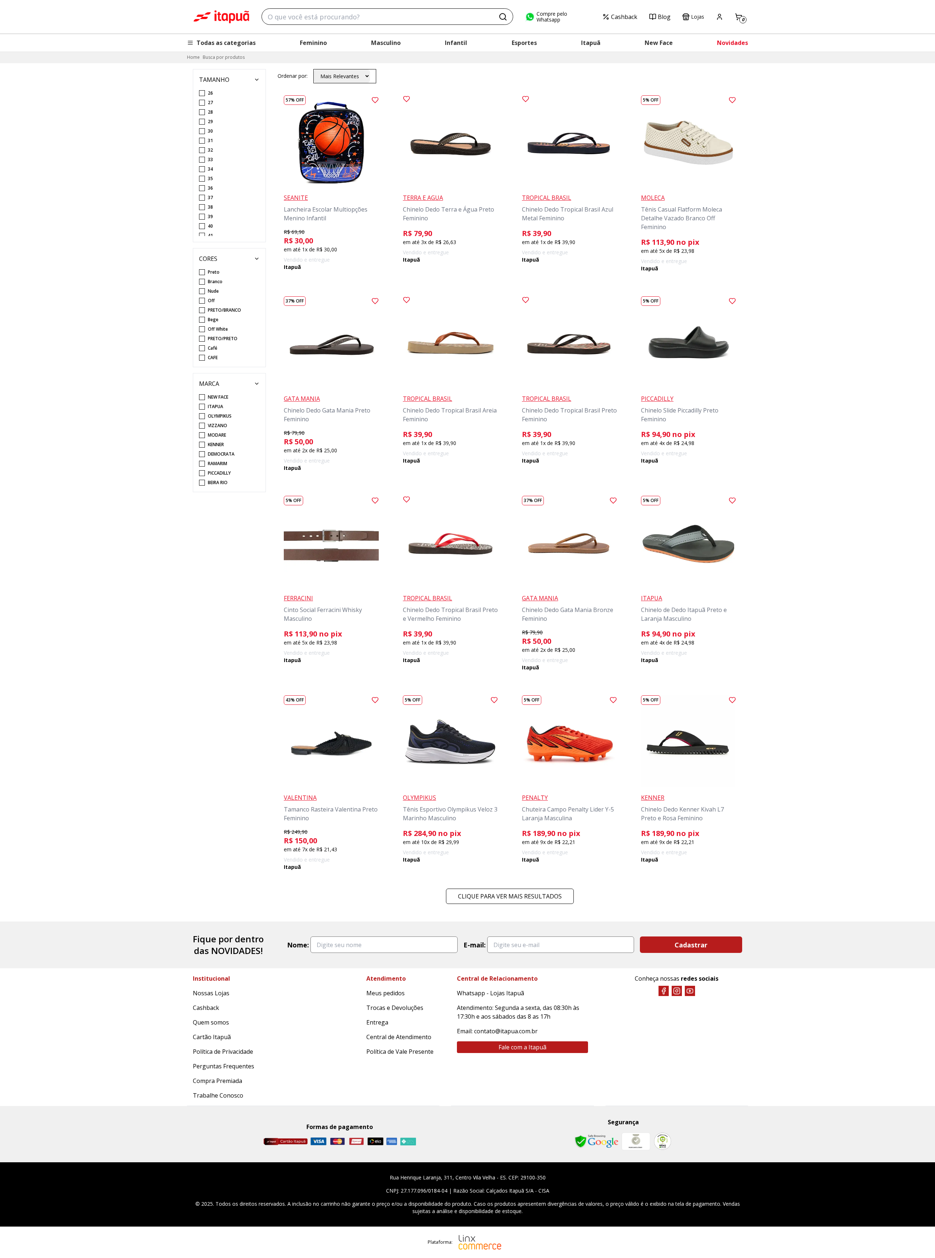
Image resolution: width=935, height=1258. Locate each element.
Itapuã (590, 43)
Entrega (377, 1022)
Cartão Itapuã (212, 1037)
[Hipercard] (356, 1141)
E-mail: (474, 944)
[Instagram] (677, 991)
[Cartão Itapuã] (285, 1141)
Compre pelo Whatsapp (552, 17)
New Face (659, 43)
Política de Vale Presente (400, 1052)
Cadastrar (691, 944)
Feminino (313, 43)
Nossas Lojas (211, 993)
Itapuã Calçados (221, 17)
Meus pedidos (385, 993)
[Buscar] (503, 16)
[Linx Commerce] (480, 1242)
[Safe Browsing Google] (596, 1141)
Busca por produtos (224, 57)
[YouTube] (690, 991)
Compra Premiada (217, 1081)
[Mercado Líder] (635, 1141)
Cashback (624, 17)
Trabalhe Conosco (218, 1095)
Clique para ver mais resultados (510, 896)
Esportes (524, 43)
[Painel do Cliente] (719, 16)
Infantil (456, 43)
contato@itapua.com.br (506, 1031)
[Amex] (391, 1141)
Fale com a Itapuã (522, 1047)
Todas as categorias (226, 43)
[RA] (662, 1141)
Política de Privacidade (223, 1052)
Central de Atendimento (398, 1037)
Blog (664, 17)
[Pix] (408, 1141)
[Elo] (375, 1141)
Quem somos (211, 1022)
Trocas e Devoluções (394, 1008)
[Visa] (318, 1141)
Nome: (298, 944)
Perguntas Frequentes (223, 1066)
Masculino (386, 43)
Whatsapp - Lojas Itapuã (490, 993)
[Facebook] (664, 991)
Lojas (697, 16)
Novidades (732, 43)
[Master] (337, 1141)
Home (193, 57)
